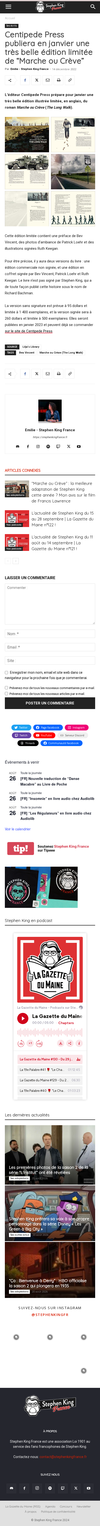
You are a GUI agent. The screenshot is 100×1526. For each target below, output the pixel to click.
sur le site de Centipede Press (28, 331)
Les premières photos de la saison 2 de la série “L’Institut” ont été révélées (48, 1170)
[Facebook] (25, 80)
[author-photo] (50, 423)
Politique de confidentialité (58, 1511)
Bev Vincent (26, 352)
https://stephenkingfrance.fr (50, 437)
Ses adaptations (15, 495)
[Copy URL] (70, 80)
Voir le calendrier (18, 828)
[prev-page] (8, 561)
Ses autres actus (19, 1234)
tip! (20, 848)
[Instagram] (40, 447)
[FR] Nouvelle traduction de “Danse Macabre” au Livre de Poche (49, 781)
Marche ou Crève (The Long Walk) (61, 352)
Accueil (10, 18)
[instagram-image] (16, 1336)
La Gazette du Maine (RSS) (23, 1506)
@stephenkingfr (50, 1314)
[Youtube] (81, 447)
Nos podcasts (13, 524)
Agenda (50, 1506)
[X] (36, 80)
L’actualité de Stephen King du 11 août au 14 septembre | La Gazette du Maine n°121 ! (62, 542)
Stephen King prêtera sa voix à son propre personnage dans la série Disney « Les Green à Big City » (49, 1223)
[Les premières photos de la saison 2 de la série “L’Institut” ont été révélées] (50, 1155)
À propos (30, 1511)
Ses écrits (11, 25)
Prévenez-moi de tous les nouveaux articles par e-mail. (47, 694)
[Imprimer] (58, 80)
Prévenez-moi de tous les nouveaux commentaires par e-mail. (52, 688)
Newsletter (84, 1506)
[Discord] (20, 447)
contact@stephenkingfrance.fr (63, 1457)
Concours (66, 1506)
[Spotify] (50, 447)
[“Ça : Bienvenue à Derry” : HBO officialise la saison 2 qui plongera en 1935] (50, 1270)
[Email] (47, 80)
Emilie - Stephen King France (29, 69)
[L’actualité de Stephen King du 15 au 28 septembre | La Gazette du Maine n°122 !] (17, 518)
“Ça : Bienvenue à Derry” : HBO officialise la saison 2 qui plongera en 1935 (48, 1283)
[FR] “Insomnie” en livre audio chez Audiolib (57, 798)
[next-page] (16, 561)
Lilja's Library (31, 346)
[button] (8, 6)
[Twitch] (60, 447)
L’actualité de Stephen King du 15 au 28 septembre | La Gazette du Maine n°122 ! (63, 518)
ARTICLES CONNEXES (23, 470)
